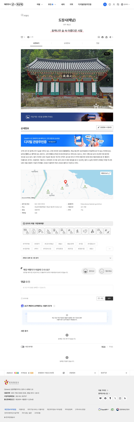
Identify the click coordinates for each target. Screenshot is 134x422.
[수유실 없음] (92, 231)
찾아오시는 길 (103, 393)
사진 (101, 298)
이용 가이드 (102, 390)
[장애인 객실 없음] (99, 231)
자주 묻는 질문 (27, 413)
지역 (71, 4)
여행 (38, 4)
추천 (49, 4)
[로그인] (114, 4)
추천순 (111, 347)
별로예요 (108, 271)
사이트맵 (37, 413)
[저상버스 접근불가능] (63, 231)
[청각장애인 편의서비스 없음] (85, 231)
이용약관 (22, 409)
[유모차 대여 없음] (107, 231)
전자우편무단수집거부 (11, 413)
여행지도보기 (106, 173)
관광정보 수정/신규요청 (46, 373)
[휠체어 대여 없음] (70, 231)
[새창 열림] (101, 37)
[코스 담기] (105, 37)
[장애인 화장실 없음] (26, 231)
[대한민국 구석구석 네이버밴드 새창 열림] (125, 398)
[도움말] (22, 298)
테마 (63, 4)
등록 (109, 298)
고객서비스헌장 (80, 409)
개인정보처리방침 (10, 409)
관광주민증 (84, 4)
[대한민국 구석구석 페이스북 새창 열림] (105, 398)
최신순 (104, 347)
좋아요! (91, 271)
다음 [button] (108, 80)
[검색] (105, 4)
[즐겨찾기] (98, 37)
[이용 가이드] (110, 4)
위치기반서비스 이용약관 (36, 409)
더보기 (109, 249)
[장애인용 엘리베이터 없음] (33, 231)
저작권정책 (68, 409)
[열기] (110, 258)
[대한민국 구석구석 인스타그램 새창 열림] (120, 398)
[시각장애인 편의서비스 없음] (77, 231)
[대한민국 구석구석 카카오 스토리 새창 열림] (110, 398)
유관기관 (104, 373)
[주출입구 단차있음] (48, 231)
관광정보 (72, 373)
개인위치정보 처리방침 (54, 409)
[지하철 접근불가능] (55, 231)
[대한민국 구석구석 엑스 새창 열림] (115, 398)
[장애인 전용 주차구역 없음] (41, 231)
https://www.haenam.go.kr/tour (91, 204)
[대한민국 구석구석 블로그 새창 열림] (100, 398)
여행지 (26, 16)
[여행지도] (118, 4)
